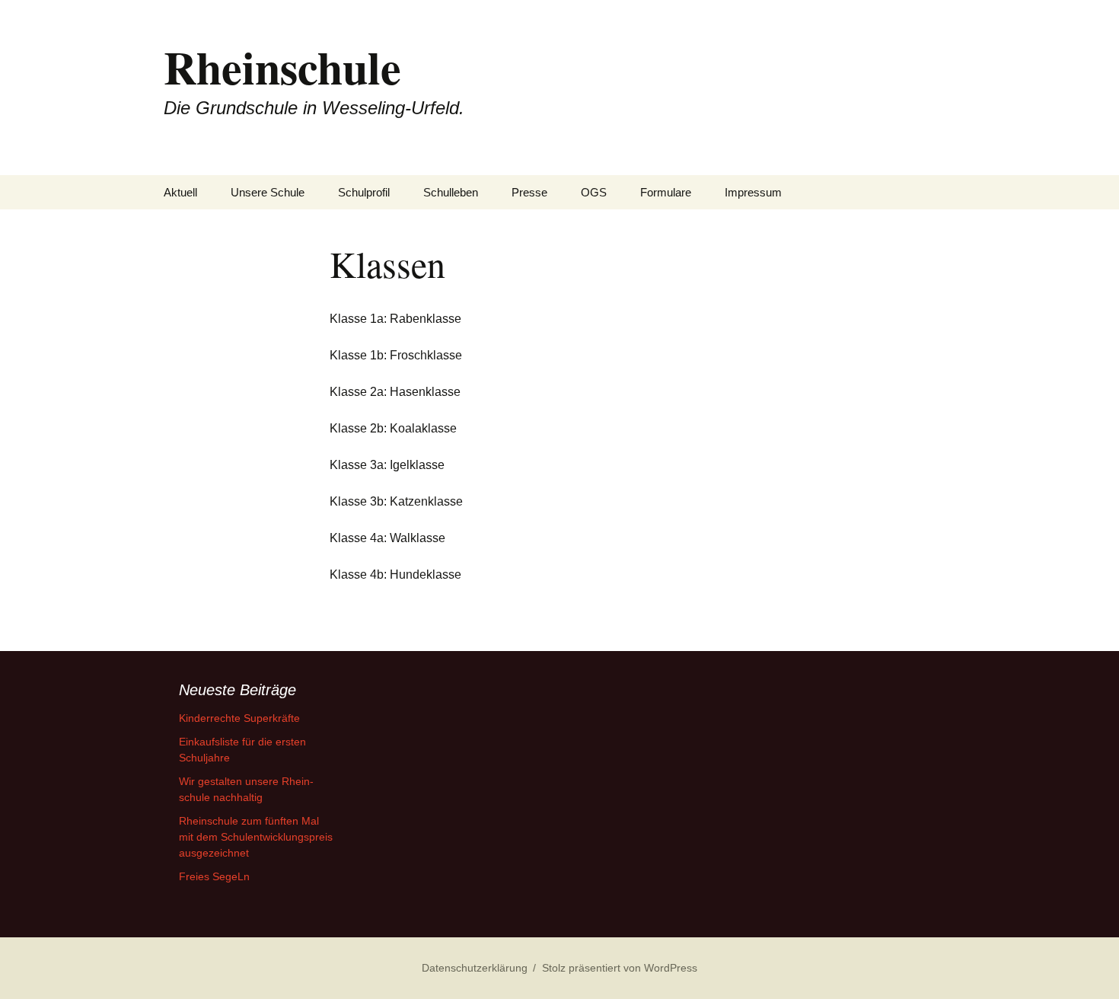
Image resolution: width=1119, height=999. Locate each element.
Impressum (753, 192)
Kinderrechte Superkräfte (239, 718)
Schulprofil (364, 192)
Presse (529, 192)
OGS (594, 192)
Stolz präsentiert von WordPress (619, 968)
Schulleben (450, 192)
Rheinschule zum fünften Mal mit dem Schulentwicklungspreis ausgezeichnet (256, 837)
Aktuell (180, 192)
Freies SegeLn (214, 876)
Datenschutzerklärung (475, 968)
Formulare (665, 192)
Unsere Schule (267, 192)
